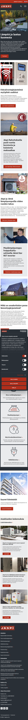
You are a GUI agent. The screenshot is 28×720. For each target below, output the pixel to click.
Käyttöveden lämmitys (6, 635)
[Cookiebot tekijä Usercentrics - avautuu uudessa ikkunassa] (20, 331)
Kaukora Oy (3, 685)
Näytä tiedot (20, 375)
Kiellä (14, 387)
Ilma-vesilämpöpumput (6, 638)
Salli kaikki (14, 379)
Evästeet (13, 715)
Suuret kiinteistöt (6, 508)
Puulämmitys (4, 649)
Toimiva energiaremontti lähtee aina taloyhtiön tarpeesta (12, 678)
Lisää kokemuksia (6, 522)
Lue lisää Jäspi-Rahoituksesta (12, 166)
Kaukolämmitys (4, 652)
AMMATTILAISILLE (18, 1)
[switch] (24, 360)
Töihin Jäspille (4, 687)
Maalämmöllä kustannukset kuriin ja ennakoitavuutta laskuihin (10, 674)
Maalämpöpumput (5, 641)
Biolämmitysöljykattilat (7, 646)
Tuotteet (4, 56)
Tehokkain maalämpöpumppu (13, 272)
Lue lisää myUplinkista (8, 105)
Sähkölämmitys (4, 644)
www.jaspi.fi (4, 698)
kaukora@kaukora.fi (6, 700)
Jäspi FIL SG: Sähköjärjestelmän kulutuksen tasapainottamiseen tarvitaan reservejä (11, 665)
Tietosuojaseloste (5, 715)
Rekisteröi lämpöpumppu (8, 220)
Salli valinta (14, 383)
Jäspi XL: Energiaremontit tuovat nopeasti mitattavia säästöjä (11, 661)
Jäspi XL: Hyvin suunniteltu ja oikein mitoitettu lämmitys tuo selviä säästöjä (12, 670)
